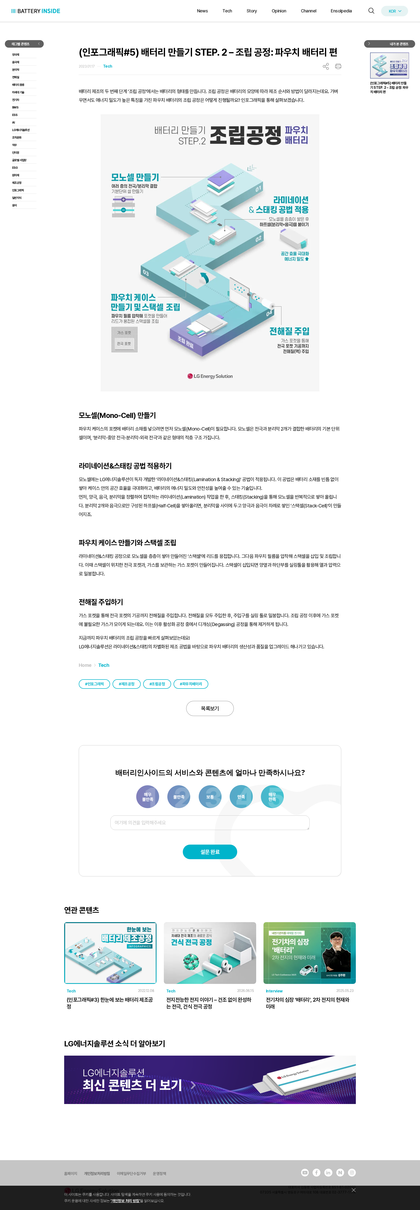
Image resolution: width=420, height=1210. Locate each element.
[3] (179, 796)
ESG (15, 167)
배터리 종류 (18, 85)
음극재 (15, 62)
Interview (274, 991)
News (202, 10)
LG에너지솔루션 (20, 130)
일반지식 (16, 198)
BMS (15, 107)
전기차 (15, 100)
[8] (241, 796)
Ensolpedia (341, 10)
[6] (210, 796)
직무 (14, 145)
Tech (227, 10)
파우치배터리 (192, 684)
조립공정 (158, 684)
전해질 (15, 77)
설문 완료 (210, 852)
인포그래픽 (96, 684)
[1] (148, 796)
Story (252, 10)
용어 (14, 205)
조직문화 (16, 137)
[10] (272, 796)
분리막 (15, 69)
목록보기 (210, 708)
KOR (392, 11)
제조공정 (127, 684)
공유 (326, 66)
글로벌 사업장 (19, 160)
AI (13, 122)
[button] (370, 11)
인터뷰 (15, 152)
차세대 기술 (18, 92)
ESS (14, 115)
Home (85, 665)
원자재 (15, 175)
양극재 (15, 54)
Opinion (279, 10)
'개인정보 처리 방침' (125, 1201)
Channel (308, 10)
